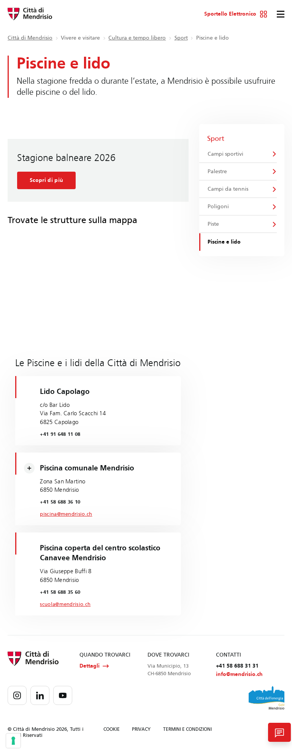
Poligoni (218, 206)
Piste (213, 224)
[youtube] (62, 695)
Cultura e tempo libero (137, 38)
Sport (181, 38)
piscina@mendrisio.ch (66, 514)
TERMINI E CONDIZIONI (187, 729)
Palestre (217, 171)
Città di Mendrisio (30, 38)
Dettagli (89, 666)
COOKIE (111, 729)
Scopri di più (46, 180)
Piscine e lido (224, 242)
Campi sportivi (225, 154)
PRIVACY (141, 729)
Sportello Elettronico (230, 14)
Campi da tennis (228, 189)
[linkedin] (39, 695)
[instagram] (17, 695)
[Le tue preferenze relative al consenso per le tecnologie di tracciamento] (13, 740)
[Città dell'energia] (266, 697)
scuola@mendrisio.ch (65, 604)
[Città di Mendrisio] (30, 14)
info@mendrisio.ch (239, 674)
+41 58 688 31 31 (237, 666)
